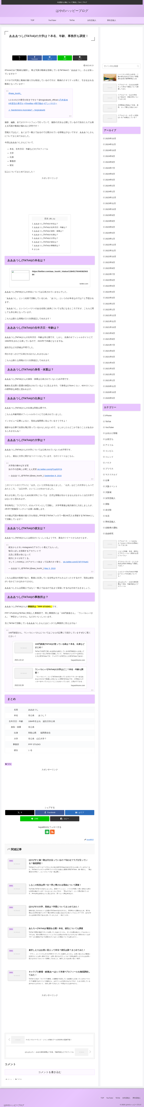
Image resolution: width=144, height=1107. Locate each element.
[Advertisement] (50, 47)
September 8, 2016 (53, 476)
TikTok (9, 764)
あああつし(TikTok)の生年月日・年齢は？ (50, 227)
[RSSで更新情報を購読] (52, 832)
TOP (102, 1098)
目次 (46, 218)
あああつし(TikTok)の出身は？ (46, 235)
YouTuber (109, 1098)
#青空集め (38, 103)
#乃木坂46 (63, 100)
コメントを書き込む (49, 1072)
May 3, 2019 (49, 568)
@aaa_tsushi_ (14, 93)
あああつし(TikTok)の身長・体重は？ (49, 231)
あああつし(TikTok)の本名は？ (46, 224)
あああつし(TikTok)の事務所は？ (47, 245)
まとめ (36, 249)
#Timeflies (28, 103)
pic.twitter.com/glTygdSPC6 (49, 469)
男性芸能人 (137, 1098)
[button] (80, 57)
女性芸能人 (126, 1098)
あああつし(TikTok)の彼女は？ (46, 242)
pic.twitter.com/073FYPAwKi (75, 562)
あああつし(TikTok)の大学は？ (46, 238)
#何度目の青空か (16, 103)
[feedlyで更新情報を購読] (47, 832)
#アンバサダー (50, 103)
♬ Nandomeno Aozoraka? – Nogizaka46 (26, 110)
